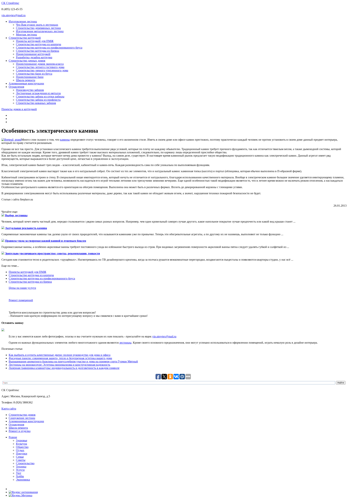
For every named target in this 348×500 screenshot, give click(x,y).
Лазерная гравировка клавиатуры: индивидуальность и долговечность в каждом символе (64, 368)
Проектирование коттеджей (33, 54)
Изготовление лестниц (23, 21)
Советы (20, 460)
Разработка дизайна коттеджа (34, 57)
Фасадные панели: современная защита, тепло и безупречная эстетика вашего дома (60, 358)
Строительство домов (22, 414)
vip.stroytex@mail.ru (13, 15)
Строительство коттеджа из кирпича (38, 44)
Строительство (25, 463)
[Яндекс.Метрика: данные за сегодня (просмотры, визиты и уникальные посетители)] (20, 495)
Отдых (20, 450)
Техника (21, 466)
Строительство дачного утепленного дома (42, 70)
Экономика (23, 479)
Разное (13, 437)
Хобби (20, 476)
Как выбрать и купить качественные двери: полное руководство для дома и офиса (59, 354)
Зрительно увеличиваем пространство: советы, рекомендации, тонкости (52, 253)
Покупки (21, 453)
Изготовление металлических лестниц (40, 31)
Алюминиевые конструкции (26, 83)
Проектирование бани (30, 76)
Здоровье (21, 440)
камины (65, 139)
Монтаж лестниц (26, 34)
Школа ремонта (25, 80)
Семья (20, 456)
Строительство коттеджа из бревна (37, 50)
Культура (21, 443)
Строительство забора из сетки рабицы (40, 96)
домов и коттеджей (19, 109)
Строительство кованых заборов (36, 103)
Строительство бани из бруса (34, 73)
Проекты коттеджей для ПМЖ (34, 41)
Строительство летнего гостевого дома (40, 67)
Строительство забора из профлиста (38, 99)
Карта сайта (8, 408)
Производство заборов (30, 90)
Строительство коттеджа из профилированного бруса (49, 47)
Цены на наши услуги (22, 287)
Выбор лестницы (16, 215)
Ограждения (16, 86)
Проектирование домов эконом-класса (40, 63)
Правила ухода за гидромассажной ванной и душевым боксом (45, 240)
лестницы (125, 342)
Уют (18, 473)
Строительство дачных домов (27, 60)
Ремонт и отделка (19, 431)
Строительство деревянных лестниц (38, 28)
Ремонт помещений (21, 300)
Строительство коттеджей (25, 37)
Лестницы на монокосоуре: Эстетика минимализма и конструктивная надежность (59, 364)
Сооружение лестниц (22, 418)
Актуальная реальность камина (26, 228)
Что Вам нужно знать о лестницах (37, 24)
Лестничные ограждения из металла (38, 93)
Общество (22, 447)
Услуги (20, 469)
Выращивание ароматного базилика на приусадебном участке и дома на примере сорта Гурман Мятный (73, 361)
